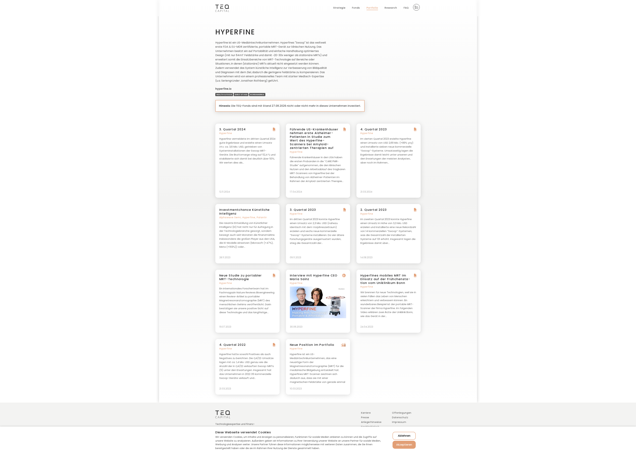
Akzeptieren (404, 445)
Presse (365, 417)
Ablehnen (404, 436)
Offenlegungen (401, 412)
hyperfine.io (223, 89)
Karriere (366, 412)
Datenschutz (400, 417)
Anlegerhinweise (371, 422)
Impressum (399, 422)
